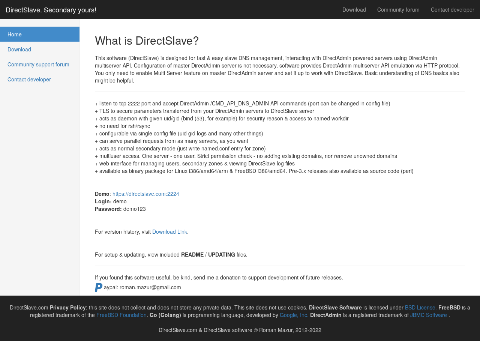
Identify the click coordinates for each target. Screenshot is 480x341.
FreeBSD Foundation (121, 314)
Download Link (169, 231)
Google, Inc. (294, 314)
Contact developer (452, 9)
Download (354, 9)
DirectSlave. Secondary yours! (51, 9)
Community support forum (38, 64)
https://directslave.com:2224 (145, 193)
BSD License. (421, 307)
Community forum (398, 9)
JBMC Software (429, 314)
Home (15, 34)
